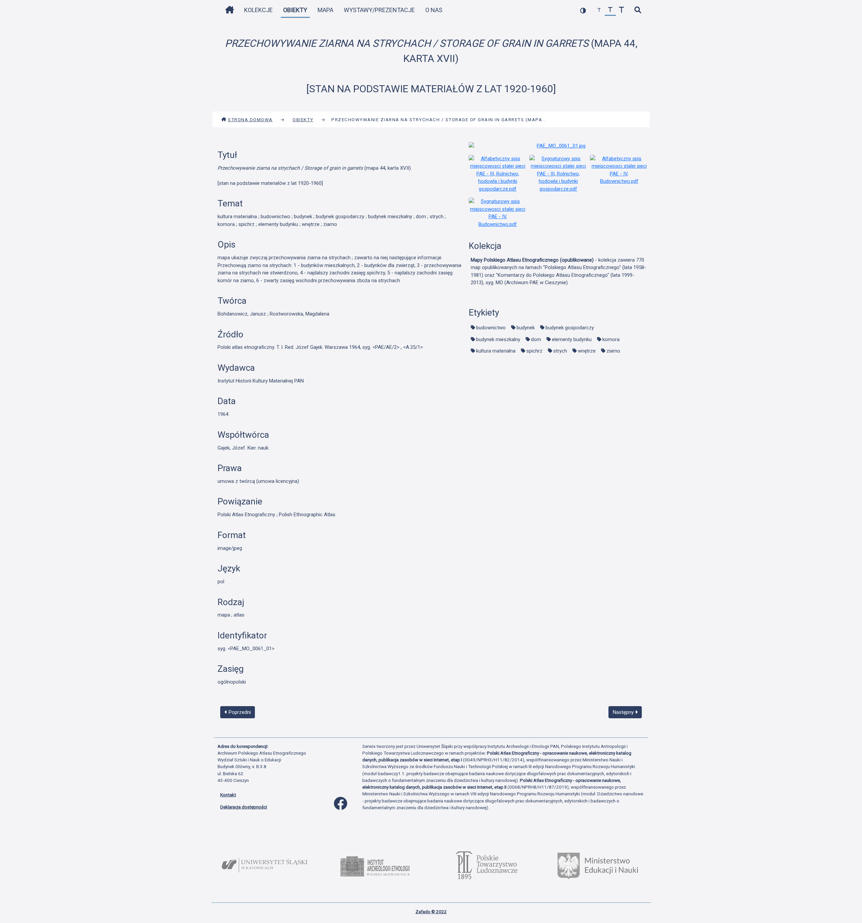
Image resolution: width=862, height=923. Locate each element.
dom (536, 339)
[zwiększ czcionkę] (621, 10)
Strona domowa (250, 119)
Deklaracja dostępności (243, 807)
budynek (526, 328)
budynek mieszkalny (498, 339)
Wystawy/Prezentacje (379, 9)
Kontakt (228, 794)
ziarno (613, 351)
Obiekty (295, 9)
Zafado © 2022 (431, 911)
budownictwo (491, 328)
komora (611, 339)
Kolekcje (258, 9)
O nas (433, 9)
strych (560, 351)
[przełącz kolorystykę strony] (583, 10)
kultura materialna (496, 351)
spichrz (534, 351)
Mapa (325, 9)
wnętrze (587, 351)
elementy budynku (572, 339)
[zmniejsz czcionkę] (599, 10)
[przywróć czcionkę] (610, 10)
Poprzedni (239, 712)
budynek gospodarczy (569, 328)
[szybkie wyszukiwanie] (637, 10)
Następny (624, 712)
